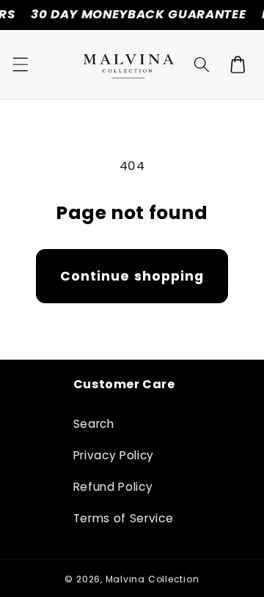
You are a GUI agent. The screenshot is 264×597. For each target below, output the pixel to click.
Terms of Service (123, 518)
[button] (19, 64)
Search (93, 423)
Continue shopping (132, 276)
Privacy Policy (113, 455)
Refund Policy (113, 486)
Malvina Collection (152, 579)
